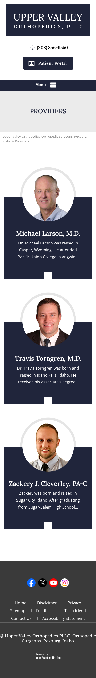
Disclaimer (47, 603)
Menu (40, 85)
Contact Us (21, 618)
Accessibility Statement (63, 618)
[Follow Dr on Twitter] (42, 582)
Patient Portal (52, 63)
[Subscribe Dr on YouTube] (53, 582)
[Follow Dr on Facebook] (31, 582)
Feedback (45, 610)
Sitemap (17, 610)
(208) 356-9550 (52, 47)
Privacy (74, 603)
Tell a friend (75, 610)
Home (20, 603)
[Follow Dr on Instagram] (64, 582)
